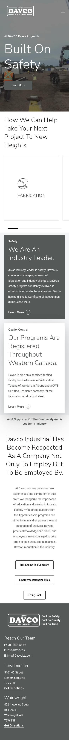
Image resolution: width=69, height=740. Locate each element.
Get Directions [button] (14, 688)
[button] (63, 11)
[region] (34, 192)
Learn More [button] (16, 312)
